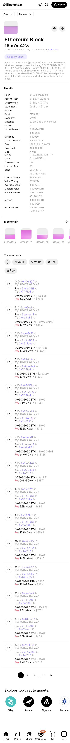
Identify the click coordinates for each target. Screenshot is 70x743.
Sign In (61, 4)
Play (5, 14)
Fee (53, 261)
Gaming (23, 14)
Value (21, 261)
